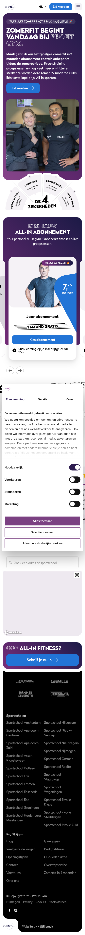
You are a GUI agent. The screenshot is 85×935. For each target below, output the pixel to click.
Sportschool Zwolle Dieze (57, 802)
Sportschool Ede (17, 776)
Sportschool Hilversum (60, 722)
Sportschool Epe (17, 799)
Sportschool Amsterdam (23, 722)
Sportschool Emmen (20, 783)
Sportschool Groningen (22, 807)
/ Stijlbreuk (45, 926)
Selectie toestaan (42, 532)
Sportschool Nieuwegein (61, 743)
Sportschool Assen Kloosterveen (19, 758)
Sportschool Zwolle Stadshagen (57, 814)
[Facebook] (9, 910)
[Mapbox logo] (13, 632)
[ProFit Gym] (9, 6)
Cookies (41, 902)
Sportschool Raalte (57, 766)
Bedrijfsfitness (54, 849)
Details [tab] (42, 399)
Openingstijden (17, 856)
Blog (9, 841)
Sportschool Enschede (22, 791)
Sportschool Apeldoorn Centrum (22, 732)
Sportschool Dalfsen (20, 768)
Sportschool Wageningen (53, 789)
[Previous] (10, 370)
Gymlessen (52, 841)
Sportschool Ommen (58, 758)
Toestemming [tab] (15, 399)
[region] (42, 602)
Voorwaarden (57, 902)
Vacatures (13, 872)
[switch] (74, 478)
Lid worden (61, 6)
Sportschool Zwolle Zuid (61, 824)
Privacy (28, 902)
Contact (12, 864)
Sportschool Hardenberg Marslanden (23, 817)
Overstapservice (55, 864)
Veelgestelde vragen (20, 849)
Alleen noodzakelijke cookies (42, 543)
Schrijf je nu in (39, 660)
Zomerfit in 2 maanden (60, 872)
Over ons (12, 880)
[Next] (20, 370)
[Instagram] (16, 910)
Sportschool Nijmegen (60, 750)
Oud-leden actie (55, 856)
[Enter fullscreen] (77, 575)
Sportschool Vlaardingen (52, 776)
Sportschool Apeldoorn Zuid (22, 745)
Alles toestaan (42, 521)
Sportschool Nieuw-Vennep (58, 732)
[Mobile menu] (78, 6)
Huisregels (13, 902)
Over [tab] (69, 399)
